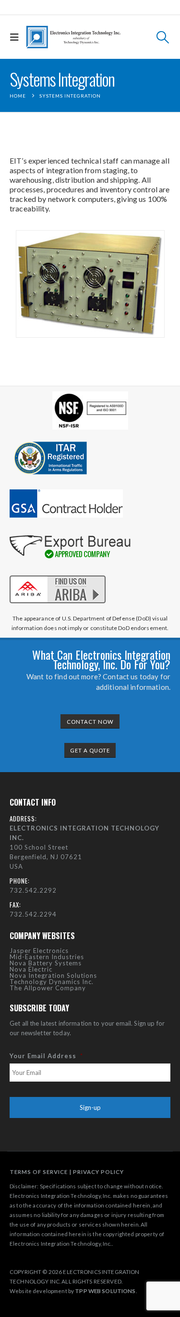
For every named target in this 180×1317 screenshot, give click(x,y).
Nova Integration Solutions (53, 975)
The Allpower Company (48, 988)
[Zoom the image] (58, 573)
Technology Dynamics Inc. (52, 981)
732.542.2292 (33, 890)
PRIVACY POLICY (98, 1171)
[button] (17, 37)
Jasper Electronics (39, 950)
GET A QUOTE (90, 750)
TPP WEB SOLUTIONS (105, 1290)
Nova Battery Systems (46, 963)
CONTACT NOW (90, 722)
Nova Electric (31, 969)
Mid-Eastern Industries (47, 957)
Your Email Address (46, 1056)
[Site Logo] (73, 37)
